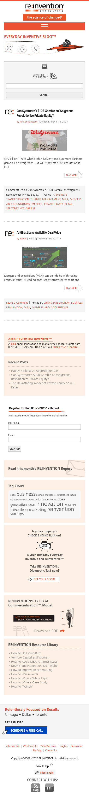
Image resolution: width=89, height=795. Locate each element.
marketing (37, 509)
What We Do (30, 746)
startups (17, 514)
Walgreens (27, 208)
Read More (73, 175)
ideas (31, 505)
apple (13, 494)
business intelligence (46, 494)
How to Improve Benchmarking (31, 670)
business (26, 494)
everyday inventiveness (44, 499)
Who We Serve (48, 746)
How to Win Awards (24, 674)
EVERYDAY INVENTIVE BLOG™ (30, 36)
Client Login (46, 772)
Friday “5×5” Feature (65, 347)
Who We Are (13, 746)
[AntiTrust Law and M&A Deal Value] (44, 257)
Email (11, 435)
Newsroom (76, 746)
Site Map (37, 750)
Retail (69, 203)
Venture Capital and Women (30, 657)
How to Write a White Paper (30, 678)
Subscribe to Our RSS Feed (44, 76)
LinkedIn (44, 66)
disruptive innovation (20, 499)
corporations (63, 495)
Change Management (46, 199)
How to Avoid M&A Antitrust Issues (34, 661)
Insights (63, 746)
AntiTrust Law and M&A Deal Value (39, 232)
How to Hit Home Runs (26, 653)
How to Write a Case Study (29, 682)
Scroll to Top (42, 765)
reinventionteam (28, 121)
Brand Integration (57, 302)
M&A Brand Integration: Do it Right (34, 666)
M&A (65, 199)
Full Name (13, 422)
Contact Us (51, 750)
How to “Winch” (22, 686)
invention (19, 509)
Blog (35, 788)
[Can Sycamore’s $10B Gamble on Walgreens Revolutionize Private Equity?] (44, 140)
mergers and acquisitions (50, 307)
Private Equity (53, 203)
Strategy (12, 208)
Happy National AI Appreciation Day (35, 371)
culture (73, 494)
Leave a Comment (17, 302)
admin (23, 238)
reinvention (60, 509)
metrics (37, 203)
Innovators (70, 504)
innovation (49, 503)
